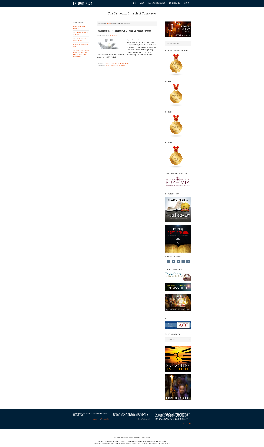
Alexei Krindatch (111, 65)
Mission (125, 63)
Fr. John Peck (82, 3)
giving (119, 65)
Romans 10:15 (105, 419)
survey (123, 65)
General (120, 63)
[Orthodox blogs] (176, 75)
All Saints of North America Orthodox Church (124, 441)
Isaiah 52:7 (96, 419)
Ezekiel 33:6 (187, 424)
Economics (113, 63)
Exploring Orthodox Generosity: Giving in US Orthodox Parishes (124, 31)
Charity (107, 63)
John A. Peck (146, 437)
